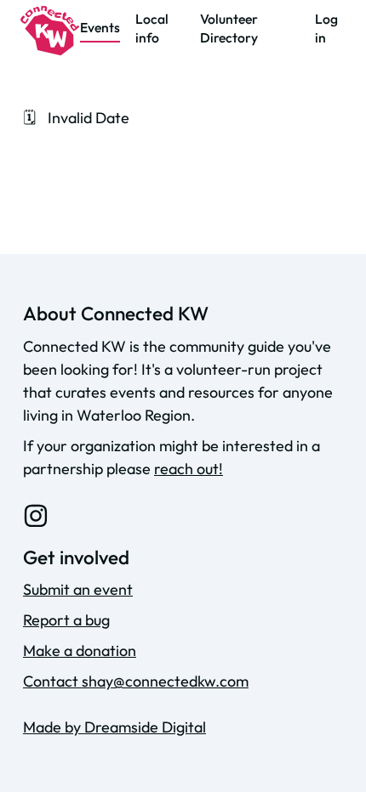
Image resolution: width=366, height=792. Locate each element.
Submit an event (78, 589)
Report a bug (66, 620)
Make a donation (79, 650)
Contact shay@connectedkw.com (136, 681)
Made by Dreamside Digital (114, 727)
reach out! (188, 468)
